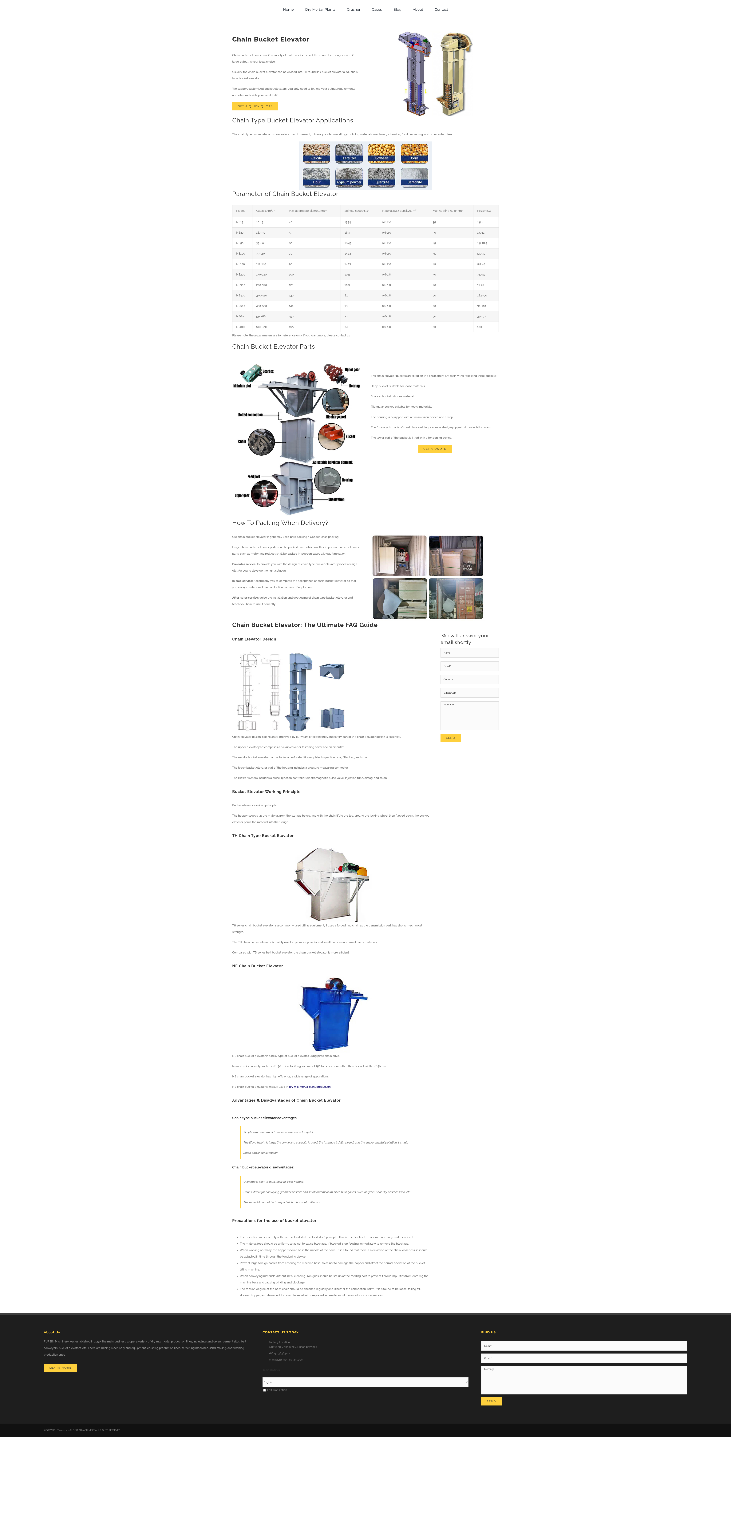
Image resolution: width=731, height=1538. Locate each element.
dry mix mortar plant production (309, 1086)
